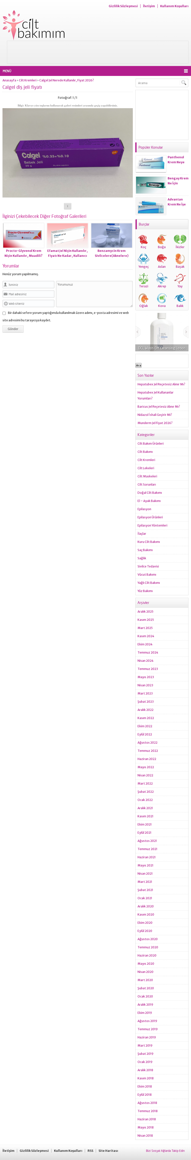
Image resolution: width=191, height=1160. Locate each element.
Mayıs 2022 (146, 767)
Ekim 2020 (145, 923)
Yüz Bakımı (145, 591)
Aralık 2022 (145, 710)
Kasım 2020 (146, 914)
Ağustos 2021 (147, 841)
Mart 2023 (145, 693)
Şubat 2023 (146, 701)
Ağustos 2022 (147, 742)
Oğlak (143, 306)
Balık (180, 306)
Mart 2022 (145, 783)
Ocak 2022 (145, 800)
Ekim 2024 (145, 644)
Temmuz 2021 (147, 849)
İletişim (149, 6)
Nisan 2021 (145, 873)
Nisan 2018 (145, 1135)
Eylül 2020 (145, 931)
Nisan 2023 (145, 685)
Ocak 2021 (145, 898)
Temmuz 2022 (148, 751)
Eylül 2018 (145, 1094)
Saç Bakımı (145, 550)
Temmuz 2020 (148, 947)
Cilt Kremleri (28, 80)
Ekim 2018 (145, 1086)
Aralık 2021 (145, 808)
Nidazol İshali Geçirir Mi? (155, 415)
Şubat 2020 (146, 988)
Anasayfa (9, 80)
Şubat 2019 (145, 1054)
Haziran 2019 (147, 1037)
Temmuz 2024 (148, 652)
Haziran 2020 (147, 955)
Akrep (162, 286)
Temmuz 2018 (148, 1111)
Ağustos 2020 (148, 939)
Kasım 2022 (146, 718)
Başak (180, 266)
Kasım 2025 (146, 620)
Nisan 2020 (145, 972)
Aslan (162, 266)
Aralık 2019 (145, 1004)
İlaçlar (142, 533)
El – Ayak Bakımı (149, 501)
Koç (143, 247)
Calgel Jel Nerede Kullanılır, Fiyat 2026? (66, 80)
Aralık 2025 (145, 611)
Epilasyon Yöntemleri (152, 525)
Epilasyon (144, 509)
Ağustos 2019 (147, 1021)
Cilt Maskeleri (147, 476)
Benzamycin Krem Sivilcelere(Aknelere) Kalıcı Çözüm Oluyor (112, 256)
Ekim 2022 (145, 726)
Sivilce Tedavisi (148, 566)
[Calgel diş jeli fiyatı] (67, 196)
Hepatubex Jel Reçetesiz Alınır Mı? (161, 384)
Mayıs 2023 (146, 677)
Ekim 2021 (145, 824)
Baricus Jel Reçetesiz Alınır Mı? (159, 406)
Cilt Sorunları (147, 484)
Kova (162, 306)
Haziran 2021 (147, 857)
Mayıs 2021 (145, 865)
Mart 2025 (145, 628)
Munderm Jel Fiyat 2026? (155, 423)
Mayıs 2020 (146, 963)
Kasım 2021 (145, 816)
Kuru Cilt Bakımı (149, 542)
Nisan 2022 (145, 775)
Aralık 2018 (145, 1070)
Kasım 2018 (146, 1078)
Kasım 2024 (146, 636)
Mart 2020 (145, 980)
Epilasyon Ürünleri (150, 517)
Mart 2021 (145, 882)
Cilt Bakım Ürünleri (151, 443)
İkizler (180, 247)
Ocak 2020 (145, 996)
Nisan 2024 (145, 661)
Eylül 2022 (145, 734)
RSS (90, 1151)
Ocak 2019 (145, 1062)
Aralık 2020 (146, 906)
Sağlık (142, 558)
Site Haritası (108, 1151)
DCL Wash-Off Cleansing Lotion (162, 348)
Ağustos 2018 (147, 1103)
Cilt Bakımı (145, 452)
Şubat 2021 (145, 890)
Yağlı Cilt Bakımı (149, 583)
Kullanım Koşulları (174, 6)
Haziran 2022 (147, 759)
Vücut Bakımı (147, 574)
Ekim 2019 (145, 1013)
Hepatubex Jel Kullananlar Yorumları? (156, 395)
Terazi (143, 286)
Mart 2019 (145, 1045)
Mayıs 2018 (146, 1127)
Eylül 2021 (144, 832)
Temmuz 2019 (148, 1029)
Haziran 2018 (147, 1119)
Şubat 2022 (146, 792)
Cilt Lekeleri (146, 468)
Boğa (162, 247)
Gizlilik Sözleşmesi (123, 6)
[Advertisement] (97, 52)
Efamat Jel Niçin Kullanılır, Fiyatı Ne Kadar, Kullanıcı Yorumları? (67, 256)
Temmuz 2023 (148, 669)
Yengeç (144, 266)
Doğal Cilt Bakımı (150, 493)
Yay (180, 286)
